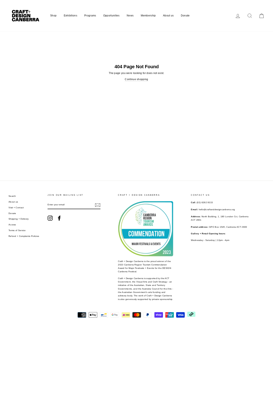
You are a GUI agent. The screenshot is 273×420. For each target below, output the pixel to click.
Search (12, 196)
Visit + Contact (16, 207)
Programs (90, 15)
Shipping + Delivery (19, 219)
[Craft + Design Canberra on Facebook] (59, 218)
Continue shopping (136, 79)
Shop (53, 15)
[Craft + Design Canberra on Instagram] (50, 218)
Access (12, 224)
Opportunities (111, 15)
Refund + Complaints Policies (24, 236)
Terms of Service (17, 230)
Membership (148, 15)
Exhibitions (70, 15)
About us (168, 15)
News (130, 15)
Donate (185, 15)
